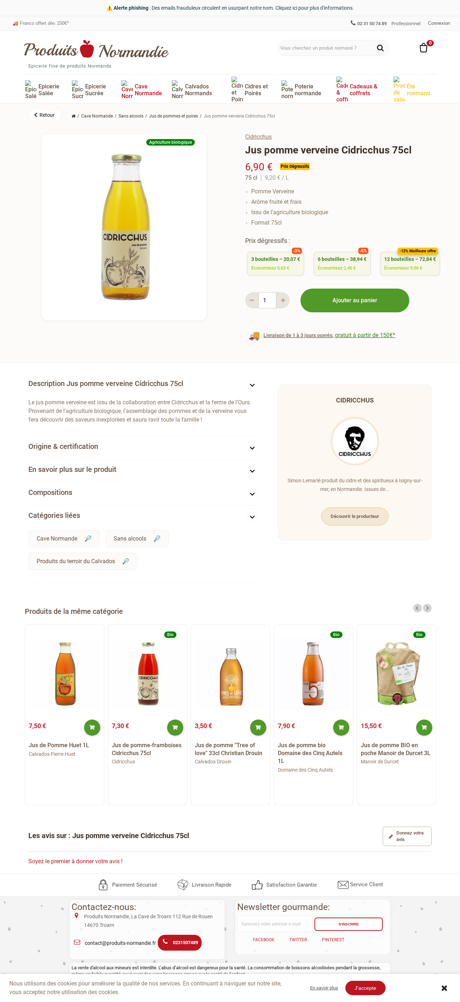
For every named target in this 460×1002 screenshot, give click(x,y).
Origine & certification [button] (63, 446)
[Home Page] (73, 116)
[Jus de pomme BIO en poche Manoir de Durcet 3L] (396, 674)
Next (427, 608)
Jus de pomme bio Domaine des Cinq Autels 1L (310, 753)
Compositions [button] (50, 492)
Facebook (264, 939)
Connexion (439, 23)
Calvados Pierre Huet (52, 754)
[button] (45, 115)
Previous (417, 608)
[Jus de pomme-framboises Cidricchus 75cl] (147, 674)
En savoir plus (324, 987)
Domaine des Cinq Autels (305, 770)
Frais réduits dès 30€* (39, 23)
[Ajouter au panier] (92, 728)
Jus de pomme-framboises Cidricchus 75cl (146, 749)
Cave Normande (57, 538)
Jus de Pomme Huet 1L (59, 745)
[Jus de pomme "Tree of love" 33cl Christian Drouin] (230, 674)
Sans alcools (130, 538)
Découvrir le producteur (355, 516)
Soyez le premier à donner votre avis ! (75, 861)
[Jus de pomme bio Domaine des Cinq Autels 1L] (313, 674)
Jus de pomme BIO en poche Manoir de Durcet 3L (396, 749)
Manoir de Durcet (380, 761)
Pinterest (333, 939)
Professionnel (405, 23)
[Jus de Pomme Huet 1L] (64, 674)
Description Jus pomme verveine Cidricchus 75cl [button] (105, 383)
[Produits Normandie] (96, 49)
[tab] (143, 385)
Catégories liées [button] (54, 515)
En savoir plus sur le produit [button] (72, 469)
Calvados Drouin (213, 761)
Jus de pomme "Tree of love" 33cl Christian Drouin (228, 749)
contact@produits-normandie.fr (120, 943)
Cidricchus (258, 136)
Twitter (298, 939)
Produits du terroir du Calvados (76, 561)
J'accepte (365, 988)
